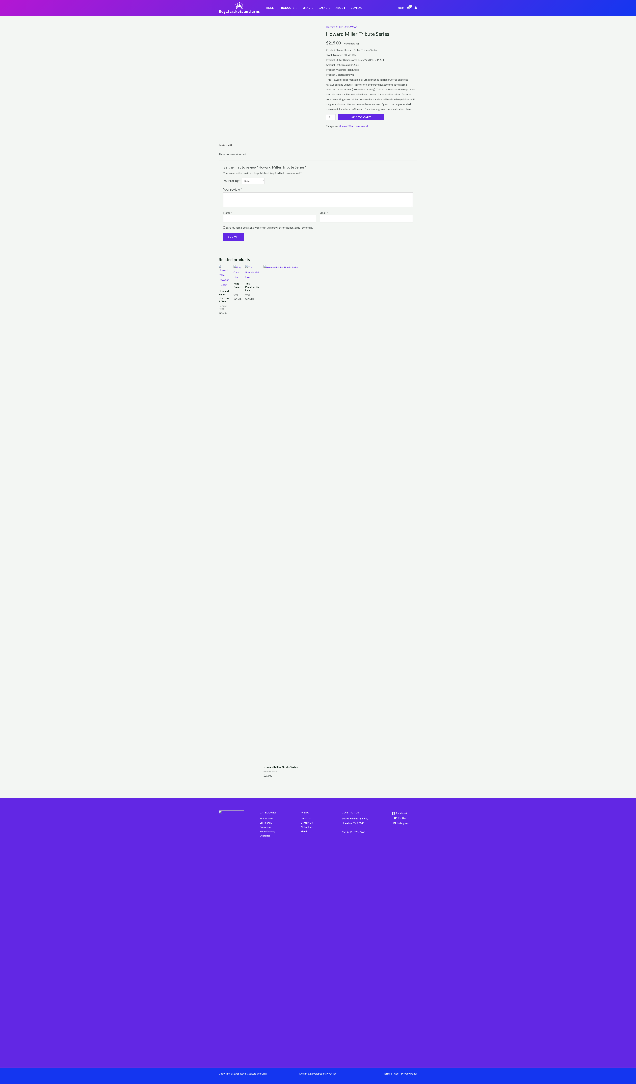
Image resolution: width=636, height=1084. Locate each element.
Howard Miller (334, 26)
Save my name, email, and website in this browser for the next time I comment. (269, 227)
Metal (263, 818)
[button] (296, 7)
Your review (232, 189)
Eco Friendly (266, 822)
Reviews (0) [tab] (226, 144)
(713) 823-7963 (356, 832)
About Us (306, 818)
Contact (357, 7)
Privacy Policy (409, 1073)
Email (324, 212)
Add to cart (361, 117)
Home (270, 7)
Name (227, 212)
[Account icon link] (415, 7)
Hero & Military (267, 831)
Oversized (265, 835)
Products (287, 7)
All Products (307, 827)
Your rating (231, 181)
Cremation (265, 827)
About (340, 7)
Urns (306, 7)
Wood (353, 26)
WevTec (332, 1073)
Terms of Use (390, 1073)
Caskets (324, 7)
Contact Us (307, 822)
